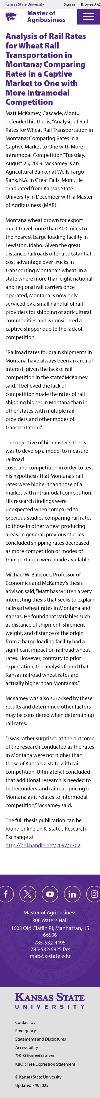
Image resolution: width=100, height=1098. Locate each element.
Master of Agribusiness (46, 16)
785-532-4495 (50, 942)
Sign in (69, 4)
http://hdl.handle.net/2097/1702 (43, 845)
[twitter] (27, 894)
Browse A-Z (90, 4)
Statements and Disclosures (40, 1039)
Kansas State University (25, 4)
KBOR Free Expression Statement (45, 1064)
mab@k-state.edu (50, 956)
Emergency (25, 1030)
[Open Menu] (88, 17)
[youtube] (50, 894)
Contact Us (25, 1022)
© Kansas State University (38, 1077)
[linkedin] (72, 894)
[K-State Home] (11, 16)
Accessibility (26, 1047)
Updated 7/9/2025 (31, 1085)
